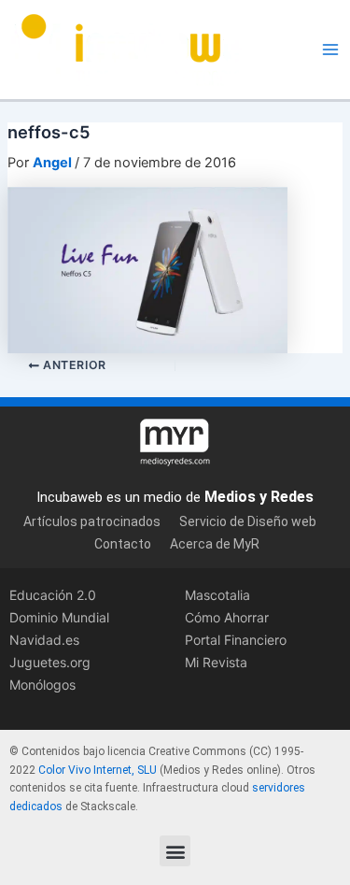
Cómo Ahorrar (227, 617)
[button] (175, 850)
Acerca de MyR (214, 543)
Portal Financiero (236, 640)
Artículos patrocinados (92, 521)
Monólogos (42, 684)
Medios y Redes (259, 497)
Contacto (122, 543)
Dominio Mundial (59, 617)
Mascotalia (217, 595)
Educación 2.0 (52, 595)
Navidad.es (44, 640)
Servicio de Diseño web (247, 521)
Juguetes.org (50, 662)
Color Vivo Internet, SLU (97, 770)
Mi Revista (216, 662)
